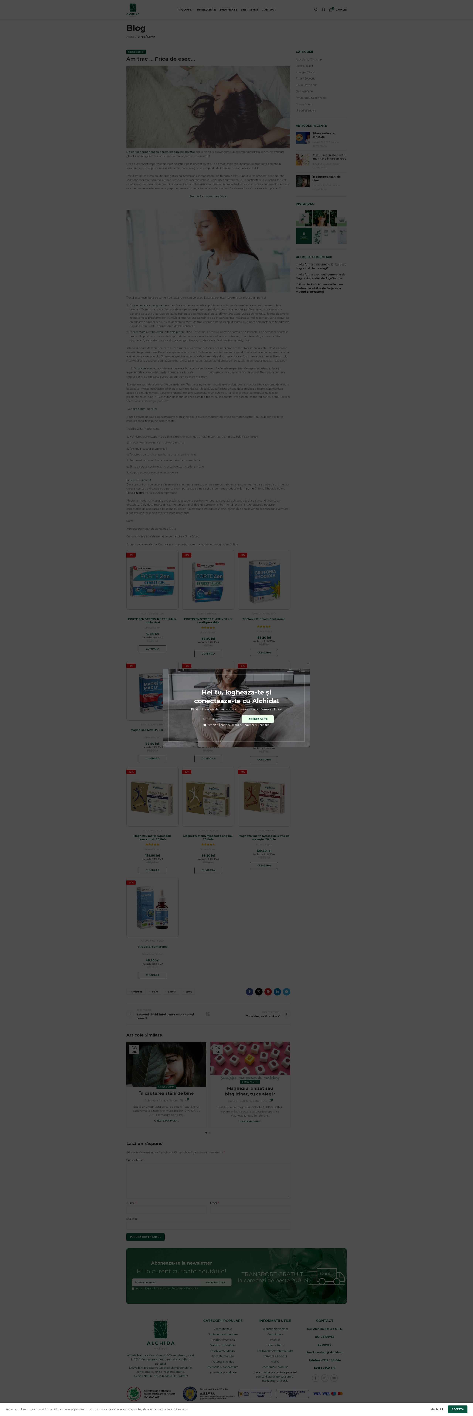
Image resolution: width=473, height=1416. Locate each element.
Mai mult (437, 1409)
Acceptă (458, 1409)
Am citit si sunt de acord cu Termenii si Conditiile (238, 725)
